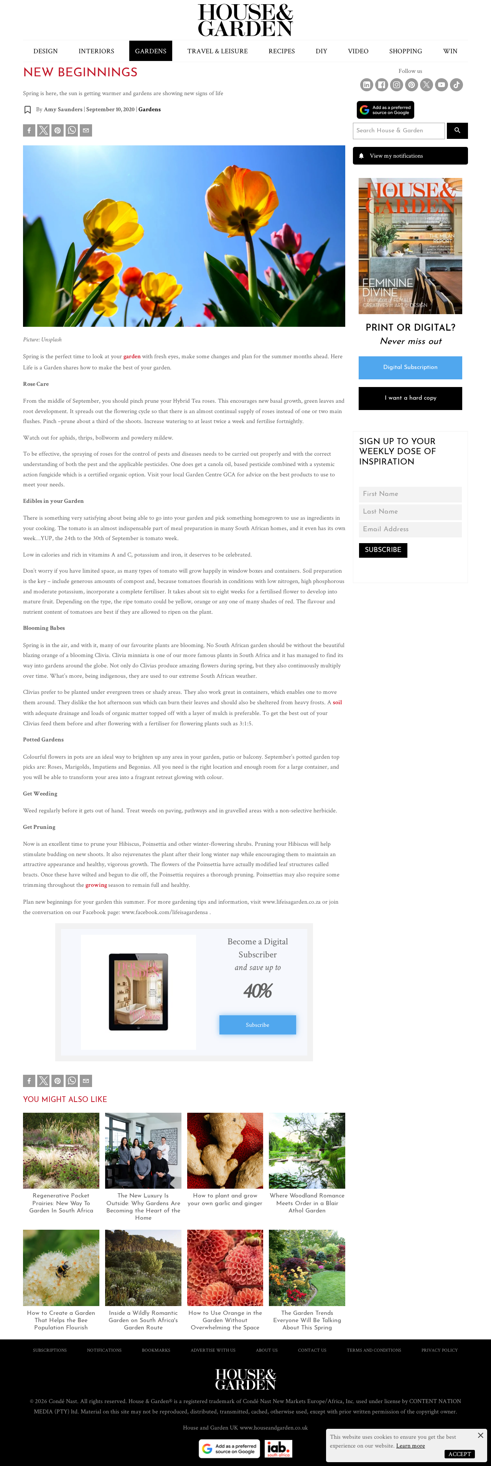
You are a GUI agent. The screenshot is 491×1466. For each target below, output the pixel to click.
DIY (321, 50)
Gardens (150, 50)
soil (337, 703)
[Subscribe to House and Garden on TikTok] (456, 84)
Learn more (410, 1445)
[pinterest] (57, 132)
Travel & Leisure (217, 50)
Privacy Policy (440, 1350)
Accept (459, 1454)
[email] (86, 132)
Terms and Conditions (374, 1350)
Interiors (96, 50)
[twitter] (43, 130)
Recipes (282, 50)
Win (450, 50)
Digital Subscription (410, 367)
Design (45, 50)
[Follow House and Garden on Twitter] (426, 84)
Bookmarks (156, 1350)
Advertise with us (213, 1350)
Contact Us (312, 1350)
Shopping (405, 50)
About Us (267, 1350)
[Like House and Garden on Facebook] (381, 84)
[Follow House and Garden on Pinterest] (411, 84)
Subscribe (257, 1025)
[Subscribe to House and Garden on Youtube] (441, 84)
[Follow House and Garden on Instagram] (396, 84)
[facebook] (29, 132)
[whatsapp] (72, 132)
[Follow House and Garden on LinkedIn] (366, 84)
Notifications (104, 1350)
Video (358, 50)
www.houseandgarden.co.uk (274, 1427)
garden (133, 357)
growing (97, 886)
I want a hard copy (411, 398)
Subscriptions (50, 1350)
